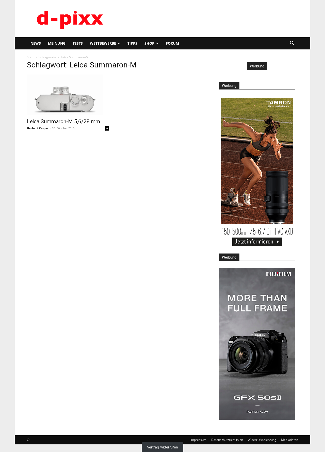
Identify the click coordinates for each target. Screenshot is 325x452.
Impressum (198, 440)
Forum (172, 43)
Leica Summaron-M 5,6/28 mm (63, 121)
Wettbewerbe (103, 43)
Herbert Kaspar (37, 128)
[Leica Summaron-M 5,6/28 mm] (68, 95)
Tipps (132, 43)
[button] (292, 43)
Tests (78, 43)
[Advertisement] (205, 18)
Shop (149, 43)
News (35, 43)
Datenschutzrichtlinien (227, 440)
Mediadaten (289, 440)
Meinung (57, 43)
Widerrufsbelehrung (262, 440)
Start (30, 57)
